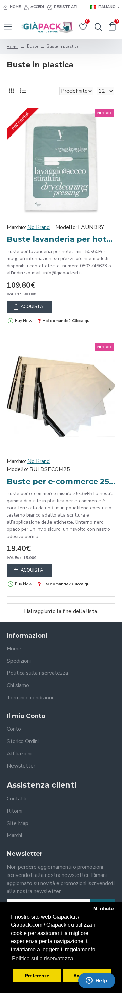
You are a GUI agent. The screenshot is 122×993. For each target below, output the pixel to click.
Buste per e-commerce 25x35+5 (61, 481)
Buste (32, 46)
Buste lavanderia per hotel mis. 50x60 (61, 239)
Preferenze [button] (37, 975)
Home (12, 46)
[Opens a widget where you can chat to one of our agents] (96, 981)
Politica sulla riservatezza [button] (42, 958)
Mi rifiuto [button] (103, 908)
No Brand (38, 227)
